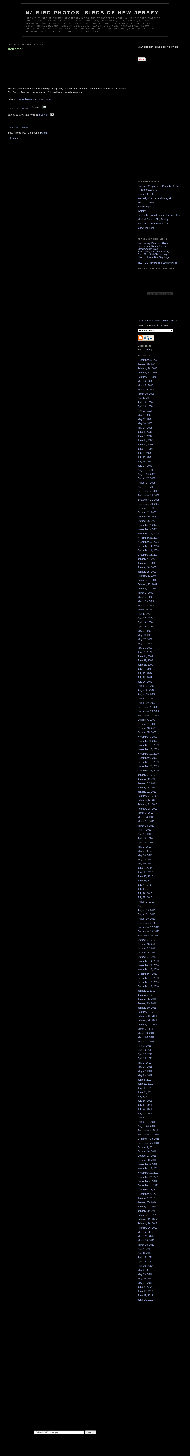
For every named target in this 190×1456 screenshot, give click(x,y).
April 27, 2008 (145, 410)
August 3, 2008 (146, 470)
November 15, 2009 (148, 745)
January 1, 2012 (146, 1198)
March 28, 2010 (146, 825)
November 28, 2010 (148, 969)
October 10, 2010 (147, 944)
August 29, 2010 (146, 918)
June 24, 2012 (145, 1299)
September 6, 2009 (148, 707)
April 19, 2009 (145, 622)
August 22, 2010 (146, 914)
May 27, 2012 (145, 1282)
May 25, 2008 (145, 427)
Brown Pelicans (146, 227)
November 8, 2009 (147, 741)
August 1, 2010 (146, 901)
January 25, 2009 (147, 571)
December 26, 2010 (148, 986)
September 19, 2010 (148, 931)
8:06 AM (43, 114)
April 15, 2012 (145, 1257)
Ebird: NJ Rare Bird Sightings (153, 257)
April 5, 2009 (144, 614)
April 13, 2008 (145, 402)
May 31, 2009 (145, 647)
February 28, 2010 (147, 808)
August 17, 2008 (146, 478)
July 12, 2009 (145, 673)
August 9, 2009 (146, 690)
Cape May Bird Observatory (153, 254)
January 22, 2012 (147, 1206)
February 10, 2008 (147, 368)
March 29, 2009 (146, 609)
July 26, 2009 (145, 681)
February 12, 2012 (147, 1219)
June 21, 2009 (145, 660)
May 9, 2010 (144, 851)
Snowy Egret (144, 206)
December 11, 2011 (148, 1185)
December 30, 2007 (148, 360)
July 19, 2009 (145, 677)
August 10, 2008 (146, 474)
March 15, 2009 (146, 601)
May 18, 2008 (145, 423)
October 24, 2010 (147, 952)
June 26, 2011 (145, 1092)
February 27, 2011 (147, 1024)
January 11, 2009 (147, 563)
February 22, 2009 (147, 588)
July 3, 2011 (144, 1096)
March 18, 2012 (146, 1240)
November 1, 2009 (147, 736)
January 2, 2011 (146, 990)
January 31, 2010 (147, 791)
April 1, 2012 (144, 1249)
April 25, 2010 (145, 842)
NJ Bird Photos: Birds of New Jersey (92, 12)
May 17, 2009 (145, 639)
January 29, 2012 (147, 1210)
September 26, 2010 (148, 935)
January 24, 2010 (147, 787)
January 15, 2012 (147, 1202)
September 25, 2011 (148, 1143)
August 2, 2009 (146, 686)
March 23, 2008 (146, 389)
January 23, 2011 (147, 1003)
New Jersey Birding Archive (152, 246)
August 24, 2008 (146, 482)
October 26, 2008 (147, 521)
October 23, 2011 (147, 1155)
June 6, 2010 (145, 868)
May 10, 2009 (145, 635)
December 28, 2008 (148, 554)
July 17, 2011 (145, 1105)
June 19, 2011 (145, 1088)
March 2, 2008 (145, 381)
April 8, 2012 (144, 1253)
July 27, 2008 (145, 465)
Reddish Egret (145, 194)
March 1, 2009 (145, 592)
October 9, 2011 (146, 1147)
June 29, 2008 (145, 448)
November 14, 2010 (148, 961)
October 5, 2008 (146, 508)
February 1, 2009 (147, 575)
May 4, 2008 (144, 415)
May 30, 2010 (145, 863)
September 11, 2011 (148, 1134)
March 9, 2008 (145, 385)
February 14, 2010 (147, 800)
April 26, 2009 (145, 626)
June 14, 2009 (145, 656)
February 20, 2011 (147, 1020)
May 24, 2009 (145, 643)
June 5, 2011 (144, 1079)
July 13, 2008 (145, 457)
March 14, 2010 (146, 817)
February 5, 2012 (147, 1215)
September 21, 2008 (148, 499)
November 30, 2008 (148, 542)
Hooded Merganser (26, 99)
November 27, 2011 (148, 1177)
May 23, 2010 (145, 859)
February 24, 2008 (147, 376)
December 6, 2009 (147, 758)
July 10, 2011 (145, 1100)
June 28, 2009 (145, 664)
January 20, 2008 (147, 364)
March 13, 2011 (146, 1033)
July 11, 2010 (145, 889)
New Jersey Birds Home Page (158, 47)
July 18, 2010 (145, 893)
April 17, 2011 (145, 1054)
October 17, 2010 (147, 948)
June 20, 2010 (145, 876)
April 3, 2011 (144, 1045)
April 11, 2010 (145, 834)
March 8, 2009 (145, 597)
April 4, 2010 (144, 829)
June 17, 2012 (145, 1295)
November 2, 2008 (147, 525)
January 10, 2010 (147, 779)
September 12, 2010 (148, 927)
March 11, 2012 (146, 1236)
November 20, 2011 (148, 1172)
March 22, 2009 (146, 605)
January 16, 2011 (147, 999)
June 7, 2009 (145, 652)
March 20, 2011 (146, 1037)
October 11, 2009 (147, 724)
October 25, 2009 (147, 732)
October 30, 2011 (147, 1160)
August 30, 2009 (146, 702)
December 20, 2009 (148, 766)
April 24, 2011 (145, 1058)
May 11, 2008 (145, 419)
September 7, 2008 (148, 491)
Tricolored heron (146, 202)
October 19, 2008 (147, 516)
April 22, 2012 (145, 1261)
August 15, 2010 (146, 910)
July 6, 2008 (144, 453)
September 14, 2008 (148, 495)
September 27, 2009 (148, 715)
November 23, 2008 (148, 537)
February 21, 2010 (147, 804)
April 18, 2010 (145, 838)
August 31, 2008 (146, 487)
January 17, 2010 (147, 783)
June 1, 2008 (145, 432)
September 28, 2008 (148, 504)
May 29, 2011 (145, 1075)
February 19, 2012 (147, 1223)
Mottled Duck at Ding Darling (153, 219)
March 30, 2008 (146, 393)
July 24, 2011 (145, 1109)
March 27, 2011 (146, 1041)
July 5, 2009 (144, 669)
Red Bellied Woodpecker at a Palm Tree (159, 215)
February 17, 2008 (147, 372)
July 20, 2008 (145, 461)
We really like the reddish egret (154, 198)
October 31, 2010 (147, 956)
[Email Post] (51, 114)
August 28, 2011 (146, 1126)
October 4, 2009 (146, 719)
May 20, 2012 (145, 1278)
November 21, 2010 (148, 965)
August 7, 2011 (146, 1117)
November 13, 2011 (148, 1168)
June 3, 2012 (145, 1287)
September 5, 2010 (148, 923)
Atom (44, 132)
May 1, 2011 (144, 1062)
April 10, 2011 (145, 1050)
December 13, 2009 (148, 762)
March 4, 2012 (145, 1232)
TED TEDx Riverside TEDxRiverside (157, 262)
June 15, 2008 (145, 440)
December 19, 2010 (148, 982)
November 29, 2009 (148, 753)
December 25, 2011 (148, 1194)
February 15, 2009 (147, 584)
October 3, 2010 (146, 940)
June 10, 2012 (145, 1291)
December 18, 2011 (148, 1189)
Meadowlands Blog (148, 248)
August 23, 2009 (146, 698)
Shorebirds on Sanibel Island (153, 223)
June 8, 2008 (145, 436)
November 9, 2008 (147, 529)
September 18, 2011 (148, 1138)
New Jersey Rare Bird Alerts (153, 243)
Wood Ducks (45, 99)
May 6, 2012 (144, 1270)
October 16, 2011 (147, 1151)
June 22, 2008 (145, 444)
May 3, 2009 (144, 630)
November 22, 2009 (148, 749)
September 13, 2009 (148, 711)
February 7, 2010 (147, 796)
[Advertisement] (152, 120)
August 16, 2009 (146, 694)
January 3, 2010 (146, 774)
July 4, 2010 (144, 884)
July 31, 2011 (145, 1113)
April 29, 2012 (145, 1266)
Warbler (142, 211)
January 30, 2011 (147, 1007)
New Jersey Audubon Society (153, 251)
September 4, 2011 (148, 1130)
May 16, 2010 (145, 855)
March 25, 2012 (146, 1244)
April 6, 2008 (144, 398)
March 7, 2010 (145, 812)
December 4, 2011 (147, 1181)
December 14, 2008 (148, 546)
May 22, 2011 (145, 1071)
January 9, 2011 (146, 995)
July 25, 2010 (145, 897)
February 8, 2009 (147, 580)
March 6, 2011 (145, 1028)
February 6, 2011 (147, 1012)
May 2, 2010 (144, 846)
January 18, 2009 (147, 567)
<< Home (13, 138)
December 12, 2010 (148, 978)
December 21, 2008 (148, 550)
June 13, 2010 (145, 872)
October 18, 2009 (147, 728)
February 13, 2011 (147, 1016)
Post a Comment (18, 109)
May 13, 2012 (145, 1274)
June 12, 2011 (145, 1083)
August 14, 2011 (146, 1122)
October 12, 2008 (147, 512)
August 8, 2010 (146, 906)
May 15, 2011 (145, 1066)
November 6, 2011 (147, 1164)
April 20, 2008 (145, 406)
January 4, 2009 (146, 558)
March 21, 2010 (146, 821)
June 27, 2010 (145, 880)
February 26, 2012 (147, 1227)
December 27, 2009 (148, 770)
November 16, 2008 (148, 533)
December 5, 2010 (147, 973)
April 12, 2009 (145, 618)
